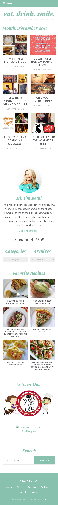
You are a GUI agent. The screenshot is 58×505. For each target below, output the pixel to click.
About (20, 487)
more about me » (29, 231)
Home (9, 487)
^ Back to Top (29, 480)
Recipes (32, 487)
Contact (21, 492)
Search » (44, 460)
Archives (45, 487)
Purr (44, 499)
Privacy (34, 492)
